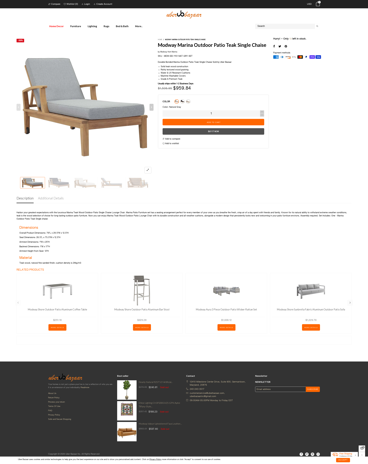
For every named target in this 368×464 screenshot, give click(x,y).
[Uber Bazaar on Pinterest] (312, 454)
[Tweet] (279, 46)
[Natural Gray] (177, 101)
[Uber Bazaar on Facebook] (301, 454)
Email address (264, 389)
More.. (138, 26)
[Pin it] (286, 46)
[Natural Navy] (182, 101)
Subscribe (312, 389)
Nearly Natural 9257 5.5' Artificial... (155, 382)
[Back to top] (362, 455)
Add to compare (172, 139)
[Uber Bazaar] (184, 14)
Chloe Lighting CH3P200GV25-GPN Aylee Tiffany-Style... (159, 404)
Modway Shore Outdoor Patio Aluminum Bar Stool (141, 309)
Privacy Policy (54, 415)
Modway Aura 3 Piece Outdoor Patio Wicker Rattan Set (226, 309)
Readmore (85, 387)
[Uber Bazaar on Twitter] (307, 454)
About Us (52, 393)
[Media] (147, 170)
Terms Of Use (54, 406)
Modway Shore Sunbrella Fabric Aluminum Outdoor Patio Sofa (311, 309)
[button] (19, 107)
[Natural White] (188, 101)
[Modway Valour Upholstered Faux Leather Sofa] (127, 431)
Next (350, 303)
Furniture (75, 26)
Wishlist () (72, 4)
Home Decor (56, 26)
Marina (174, 52)
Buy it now (213, 132)
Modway (163, 52)
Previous (18, 303)
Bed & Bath (122, 26)
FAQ (50, 411)
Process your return (56, 402)
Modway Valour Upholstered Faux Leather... (160, 423)
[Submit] (317, 26)
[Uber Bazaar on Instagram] (318, 454)
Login (87, 4)
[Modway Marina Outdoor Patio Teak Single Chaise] (85, 107)
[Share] (274, 46)
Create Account (104, 4)
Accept (343, 460)
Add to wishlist (172, 144)
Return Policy (54, 398)
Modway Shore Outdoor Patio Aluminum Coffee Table (57, 309)
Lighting (92, 26)
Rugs (106, 26)
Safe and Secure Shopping (59, 419)
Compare (55, 4)
